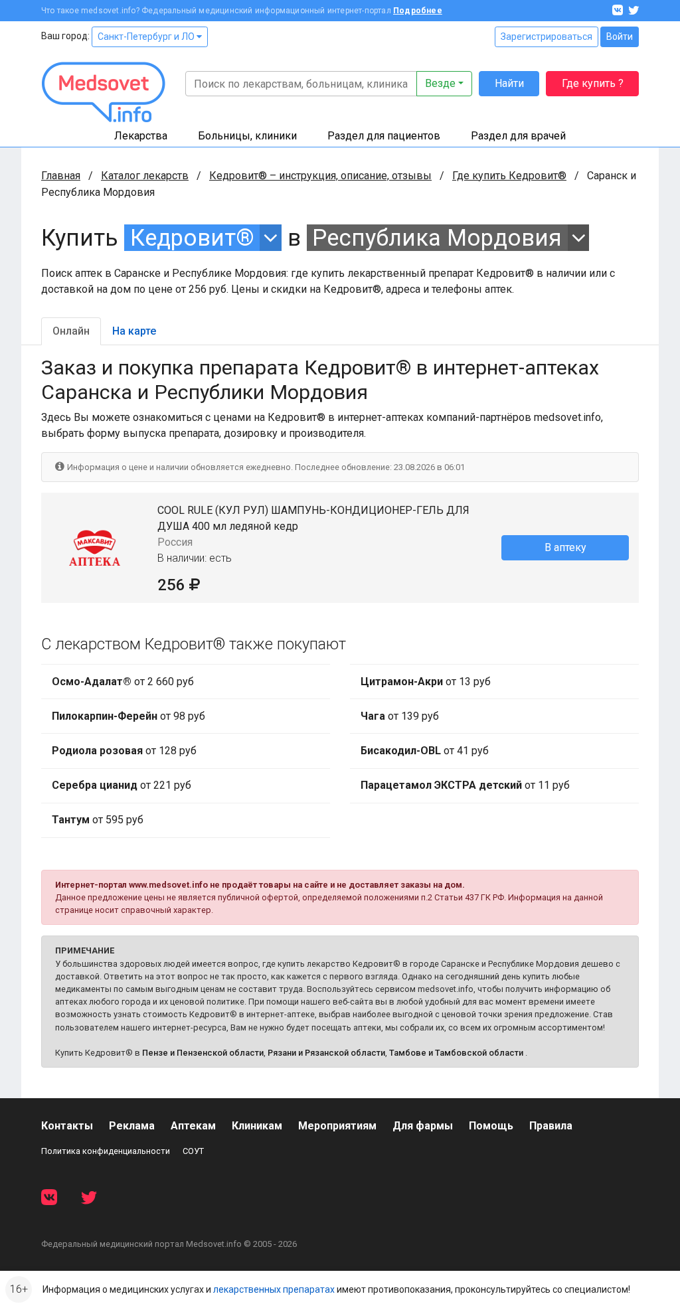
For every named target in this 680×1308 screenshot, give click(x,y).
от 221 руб (121, 785)
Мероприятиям (337, 1125)
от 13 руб (426, 681)
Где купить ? (593, 83)
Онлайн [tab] (71, 331)
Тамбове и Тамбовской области (456, 1053)
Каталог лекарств (145, 175)
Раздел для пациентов (383, 135)
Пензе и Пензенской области (203, 1053)
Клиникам (257, 1125)
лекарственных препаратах (274, 1289)
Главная (60, 175)
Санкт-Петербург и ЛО (147, 36)
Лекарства (140, 135)
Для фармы (422, 1125)
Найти (509, 83)
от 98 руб (128, 716)
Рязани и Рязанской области (326, 1053)
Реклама (132, 1125)
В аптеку (565, 547)
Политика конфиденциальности (105, 1151)
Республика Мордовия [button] (437, 237)
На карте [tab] (134, 331)
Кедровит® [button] (192, 237)
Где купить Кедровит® (509, 175)
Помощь (491, 1125)
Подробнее (417, 10)
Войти (619, 36)
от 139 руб (400, 716)
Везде (440, 83)
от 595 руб (97, 819)
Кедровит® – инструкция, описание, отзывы (320, 175)
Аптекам (193, 1125)
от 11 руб (465, 785)
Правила (550, 1125)
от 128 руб (124, 750)
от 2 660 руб (123, 681)
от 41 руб (425, 750)
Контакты (67, 1125)
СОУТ (193, 1151)
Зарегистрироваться (546, 36)
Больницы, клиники (247, 135)
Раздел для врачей (518, 135)
